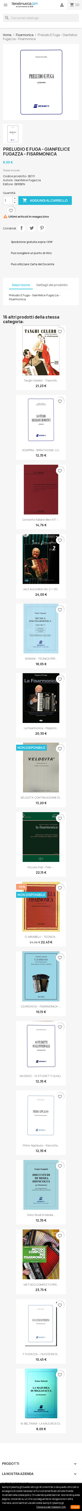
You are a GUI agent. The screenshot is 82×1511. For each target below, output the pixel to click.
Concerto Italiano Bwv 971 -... (41, 519)
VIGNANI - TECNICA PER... (41, 658)
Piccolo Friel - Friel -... (41, 867)
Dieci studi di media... (41, 1215)
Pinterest (42, 228)
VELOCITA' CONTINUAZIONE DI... (41, 797)
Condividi (21, 228)
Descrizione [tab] (21, 285)
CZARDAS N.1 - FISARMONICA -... (41, 1006)
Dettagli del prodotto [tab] (52, 285)
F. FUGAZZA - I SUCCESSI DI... (41, 1354)
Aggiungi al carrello (45, 200)
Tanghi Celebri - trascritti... (41, 380)
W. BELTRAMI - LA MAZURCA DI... (41, 1423)
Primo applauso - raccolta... (41, 1145)
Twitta (32, 228)
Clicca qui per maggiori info (51, 1507)
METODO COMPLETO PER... (41, 1284)
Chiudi (75, 1507)
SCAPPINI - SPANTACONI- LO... (41, 450)
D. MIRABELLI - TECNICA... (41, 937)
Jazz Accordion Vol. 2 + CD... (41, 589)
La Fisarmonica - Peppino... (41, 728)
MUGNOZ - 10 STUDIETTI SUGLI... (41, 1076)
